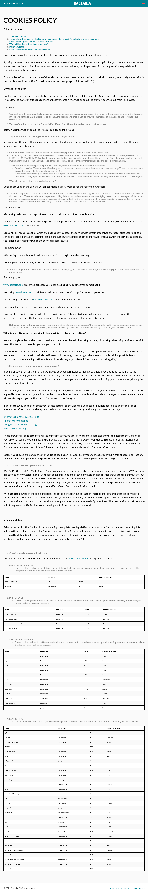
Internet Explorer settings (21, 416)
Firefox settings (15, 420)
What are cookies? (18, 36)
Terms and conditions (119, 888)
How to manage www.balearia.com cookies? (31, 41)
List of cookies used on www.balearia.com (30, 49)
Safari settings (15, 428)
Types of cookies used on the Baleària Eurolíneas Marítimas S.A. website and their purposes (54, 38)
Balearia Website (13, 3)
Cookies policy (138, 888)
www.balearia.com (13, 225)
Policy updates (16, 46)
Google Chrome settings (20, 424)
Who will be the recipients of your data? (28, 44)
